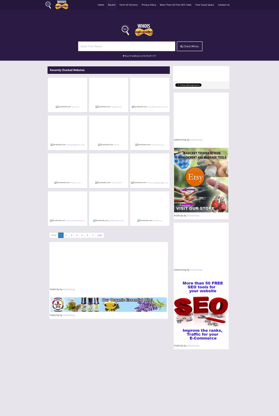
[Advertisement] (108, 265)
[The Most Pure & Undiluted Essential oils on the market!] (108, 304)
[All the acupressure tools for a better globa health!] (201, 180)
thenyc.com (75, 182)
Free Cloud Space (204, 4)
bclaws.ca (157, 220)
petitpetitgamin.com (76, 144)
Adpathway (69, 289)
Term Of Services (128, 4)
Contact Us (224, 4)
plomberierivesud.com (158, 106)
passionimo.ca (157, 144)
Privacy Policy (149, 4)
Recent (111, 4)
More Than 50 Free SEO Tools (175, 4)
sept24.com (116, 106)
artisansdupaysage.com (158, 182)
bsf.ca (116, 144)
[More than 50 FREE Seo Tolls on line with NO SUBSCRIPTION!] (201, 310)
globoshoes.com (116, 220)
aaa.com (75, 106)
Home (101, 4)
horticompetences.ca (75, 220)
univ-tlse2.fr (116, 182)
